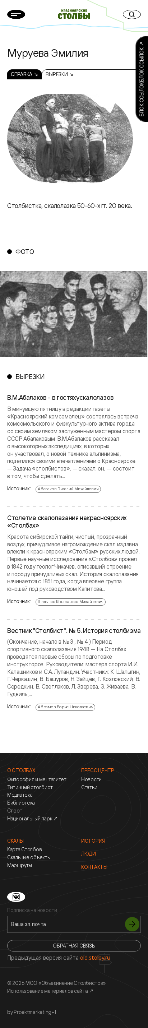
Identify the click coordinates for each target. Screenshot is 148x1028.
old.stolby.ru (95, 957)
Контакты (94, 867)
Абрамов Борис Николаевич (65, 706)
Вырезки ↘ (59, 74)
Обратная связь (74, 946)
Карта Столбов (24, 849)
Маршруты (19, 865)
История (93, 841)
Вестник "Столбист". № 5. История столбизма (74, 631)
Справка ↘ (24, 74)
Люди (88, 854)
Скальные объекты (29, 857)
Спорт (14, 811)
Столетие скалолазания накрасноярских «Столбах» (66, 521)
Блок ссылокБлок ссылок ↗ (141, 79)
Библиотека (21, 803)
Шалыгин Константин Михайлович (70, 601)
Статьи (89, 787)
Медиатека (19, 795)
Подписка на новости (32, 910)
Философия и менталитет (36, 779)
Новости (91, 779)
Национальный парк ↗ (32, 818)
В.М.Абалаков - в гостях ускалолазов (60, 398)
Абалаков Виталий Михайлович (68, 488)
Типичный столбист (29, 787)
